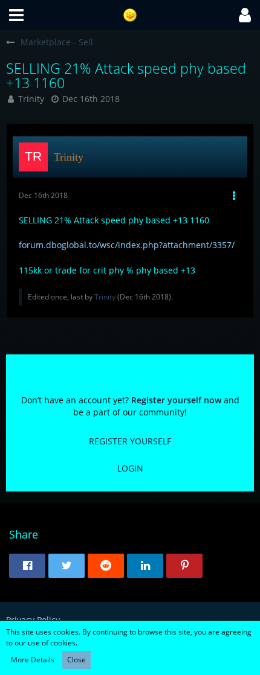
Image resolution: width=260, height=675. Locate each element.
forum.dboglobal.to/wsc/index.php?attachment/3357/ (127, 245)
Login (130, 468)
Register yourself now (176, 400)
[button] (16, 15)
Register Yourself (130, 441)
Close (76, 659)
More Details (32, 659)
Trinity (31, 98)
